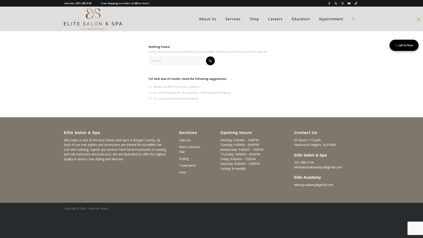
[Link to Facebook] (329, 3)
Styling (183, 158)
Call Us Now (404, 45)
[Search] (353, 19)
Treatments (187, 165)
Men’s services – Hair (190, 149)
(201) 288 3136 (83, 3)
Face (182, 172)
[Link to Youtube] (349, 3)
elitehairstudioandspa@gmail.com (318, 167)
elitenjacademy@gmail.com (313, 185)
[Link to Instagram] (342, 3)
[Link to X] (336, 3)
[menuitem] (208, 19)
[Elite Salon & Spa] (93, 19)
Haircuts (185, 140)
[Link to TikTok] (355, 3)
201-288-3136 (304, 162)
